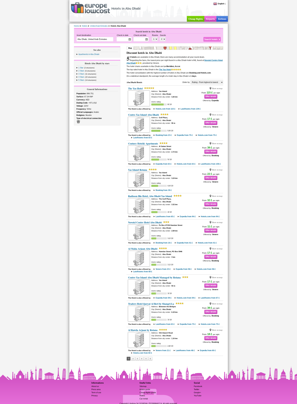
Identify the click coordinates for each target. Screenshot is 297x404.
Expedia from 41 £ (185, 243)
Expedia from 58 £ (184, 269)
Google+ (197, 392)
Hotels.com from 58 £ (206, 269)
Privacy (94, 396)
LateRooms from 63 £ (165, 324)
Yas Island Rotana (137, 170)
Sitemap (143, 386)
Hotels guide (145, 389)
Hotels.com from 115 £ (165, 109)
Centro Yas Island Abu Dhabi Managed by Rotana (154, 277)
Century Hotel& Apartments (143, 143)
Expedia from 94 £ (188, 216)
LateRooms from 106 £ (211, 164)
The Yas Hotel (165, 70)
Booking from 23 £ (164, 135)
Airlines (222, 19)
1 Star (80, 68)
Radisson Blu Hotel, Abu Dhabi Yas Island (150, 196)
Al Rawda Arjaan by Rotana (142, 330)
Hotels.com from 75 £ (207, 135)
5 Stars (81, 80)
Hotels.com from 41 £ (207, 243)
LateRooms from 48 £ (185, 350)
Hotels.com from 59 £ (186, 298)
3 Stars (81, 74)
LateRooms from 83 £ (142, 138)
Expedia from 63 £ (164, 164)
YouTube (197, 396)
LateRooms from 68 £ (142, 272)
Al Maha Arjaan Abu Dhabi (142, 248)
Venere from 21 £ (163, 350)
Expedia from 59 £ (164, 298)
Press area (96, 389)
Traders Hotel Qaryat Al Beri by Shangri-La (151, 303)
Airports (210, 19)
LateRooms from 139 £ (191, 109)
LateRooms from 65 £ (165, 216)
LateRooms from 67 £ (210, 298)
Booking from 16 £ (164, 243)
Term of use (96, 392)
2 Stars (81, 71)
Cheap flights (195, 19)
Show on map (217, 88)
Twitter (196, 389)
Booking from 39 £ (164, 190)
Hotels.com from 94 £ (210, 216)
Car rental (144, 399)
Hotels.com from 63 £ (186, 164)
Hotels (142, 396)
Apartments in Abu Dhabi (88, 54)
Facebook (198, 386)
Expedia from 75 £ (185, 135)
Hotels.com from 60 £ (142, 353)
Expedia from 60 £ (208, 350)
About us (95, 386)
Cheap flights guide (148, 392)
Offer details (210, 96)
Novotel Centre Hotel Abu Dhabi (145, 222)
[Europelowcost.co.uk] (90, 13)
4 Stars (81, 77)
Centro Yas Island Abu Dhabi (143, 114)
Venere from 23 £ (163, 269)
